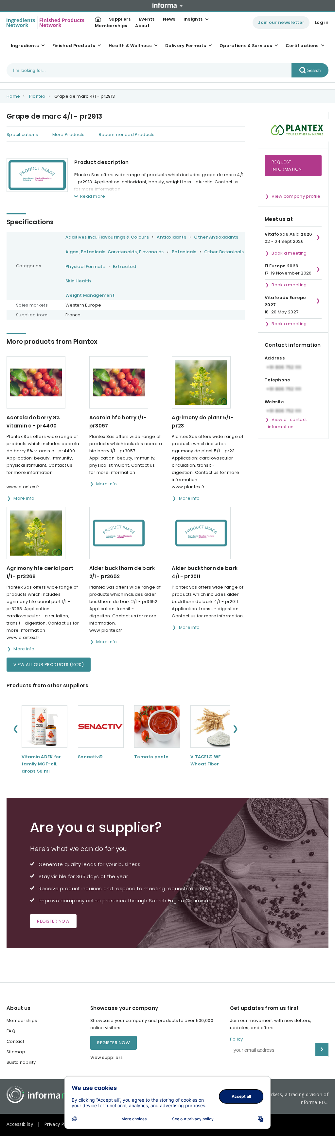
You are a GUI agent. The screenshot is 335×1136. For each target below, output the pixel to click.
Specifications (22, 134)
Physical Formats (85, 266)
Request (287, 165)
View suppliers (106, 1057)
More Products (68, 134)
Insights (193, 19)
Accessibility (20, 1124)
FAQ (11, 1031)
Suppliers (120, 19)
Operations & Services (246, 45)
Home (13, 96)
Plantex (37, 96)
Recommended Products (127, 134)
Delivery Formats (185, 45)
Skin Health (78, 281)
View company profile (296, 196)
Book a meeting (289, 253)
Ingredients (25, 45)
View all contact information (287, 423)
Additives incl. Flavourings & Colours (107, 237)
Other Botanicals (224, 252)
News (169, 19)
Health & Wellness (130, 45)
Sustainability (21, 1062)
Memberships (111, 26)
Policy (236, 1039)
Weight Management (90, 295)
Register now (53, 921)
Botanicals (184, 252)
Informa (167, 5)
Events (147, 19)
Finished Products (73, 45)
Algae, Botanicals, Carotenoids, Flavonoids (114, 252)
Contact (15, 1041)
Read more (92, 196)
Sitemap (16, 1052)
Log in (321, 22)
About (142, 26)
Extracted (124, 266)
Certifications (302, 45)
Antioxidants (171, 237)
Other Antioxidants (216, 237)
